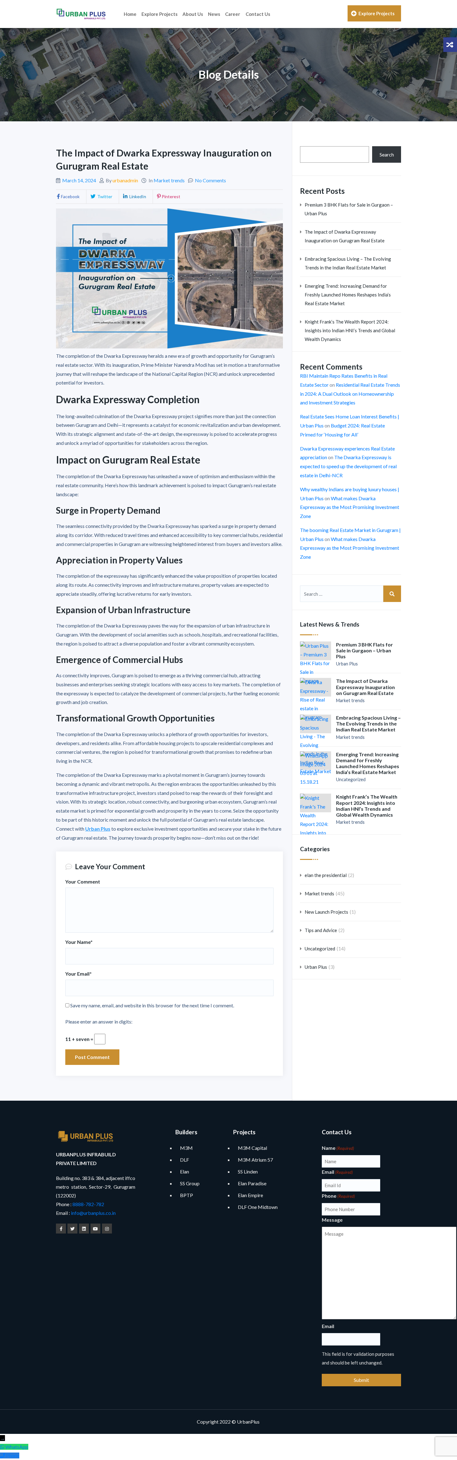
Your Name (79, 942)
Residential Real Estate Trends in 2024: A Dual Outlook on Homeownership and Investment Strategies (350, 394)
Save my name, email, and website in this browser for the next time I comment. (152, 1005)
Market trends (169, 180)
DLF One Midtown (258, 1207)
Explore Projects (159, 14)
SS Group (190, 1183)
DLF (184, 1160)
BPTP (186, 1195)
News (214, 14)
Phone (338, 1196)
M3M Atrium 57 (255, 1160)
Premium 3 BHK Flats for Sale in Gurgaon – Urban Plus (349, 209)
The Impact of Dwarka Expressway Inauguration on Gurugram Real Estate (345, 236)
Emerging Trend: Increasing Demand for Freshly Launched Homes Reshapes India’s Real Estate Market (348, 294)
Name (338, 1148)
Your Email (78, 974)
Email (337, 1172)
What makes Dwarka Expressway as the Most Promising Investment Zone (349, 507)
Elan (184, 1171)
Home (130, 14)
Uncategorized (351, 779)
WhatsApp (16, 1447)
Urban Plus (97, 829)
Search (387, 154)
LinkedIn (137, 196)
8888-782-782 (88, 1204)
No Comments (210, 180)
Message (332, 1220)
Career (232, 14)
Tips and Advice (321, 930)
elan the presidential (326, 875)
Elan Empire (250, 1195)
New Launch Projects (326, 912)
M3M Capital (252, 1148)
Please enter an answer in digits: (98, 1021)
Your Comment (82, 881)
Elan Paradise (252, 1183)
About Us (192, 14)
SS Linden (248, 1171)
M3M (186, 1148)
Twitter (104, 196)
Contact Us (258, 14)
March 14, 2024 (79, 180)
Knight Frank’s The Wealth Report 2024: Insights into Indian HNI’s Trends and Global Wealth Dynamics (350, 330)
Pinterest (171, 196)
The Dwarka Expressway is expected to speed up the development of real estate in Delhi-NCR (348, 466)
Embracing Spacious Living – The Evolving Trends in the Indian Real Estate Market (348, 263)
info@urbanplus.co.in (93, 1213)
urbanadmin (125, 180)
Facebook (70, 196)
